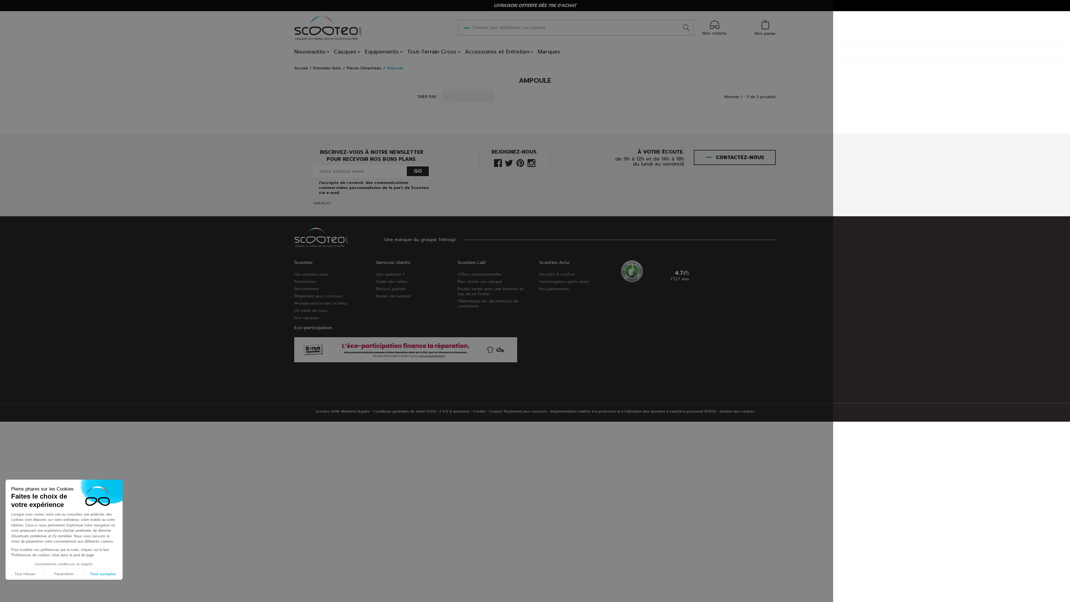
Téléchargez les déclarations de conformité (488, 303)
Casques (345, 51)
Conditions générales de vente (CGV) (404, 411)
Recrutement (306, 289)
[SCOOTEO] (328, 28)
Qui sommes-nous (311, 274)
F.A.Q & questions (455, 411)
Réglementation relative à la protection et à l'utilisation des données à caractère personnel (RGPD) (633, 411)
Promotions (305, 282)
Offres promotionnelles (480, 274)
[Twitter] (509, 163)
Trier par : (428, 96)
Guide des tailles (391, 282)
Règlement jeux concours (318, 296)
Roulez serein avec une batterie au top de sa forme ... (491, 291)
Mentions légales (355, 411)
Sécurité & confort (557, 274)
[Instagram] (531, 163)
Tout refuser (25, 574)
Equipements (382, 51)
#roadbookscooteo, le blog (320, 303)
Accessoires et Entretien (497, 51)
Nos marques (306, 318)
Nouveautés (309, 51)
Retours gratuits (391, 289)
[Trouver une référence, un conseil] (687, 27)
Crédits (479, 411)
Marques (549, 51)
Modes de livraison (393, 296)
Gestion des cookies (737, 411)
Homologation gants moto (564, 282)
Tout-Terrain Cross (431, 51)
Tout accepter (103, 574)
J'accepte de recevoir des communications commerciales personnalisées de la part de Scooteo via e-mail (374, 187)
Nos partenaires (554, 289)
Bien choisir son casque (480, 282)
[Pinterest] (520, 163)
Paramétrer (64, 574)
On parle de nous (310, 311)
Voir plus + (322, 203)
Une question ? (390, 274)
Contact (495, 411)
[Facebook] (498, 163)
